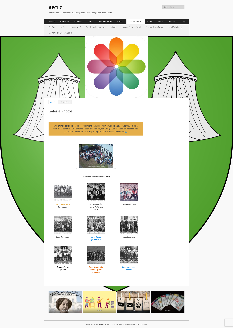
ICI (126, 131)
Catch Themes (141, 324)
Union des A (75, 27)
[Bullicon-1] (167, 302)
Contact (171, 21)
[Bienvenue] (65, 302)
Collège (52, 27)
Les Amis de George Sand (60, 32)
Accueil (52, 21)
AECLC (55, 7)
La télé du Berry (175, 27)
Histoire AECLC (105, 21)
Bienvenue (64, 21)
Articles (120, 21)
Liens (160, 21)
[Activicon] (99, 302)
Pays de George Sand (131, 27)
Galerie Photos (135, 21)
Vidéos (150, 21)
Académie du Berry (154, 27)
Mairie (114, 27)
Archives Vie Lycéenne (96, 27)
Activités (78, 21)
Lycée (62, 27)
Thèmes (90, 21)
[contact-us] (133, 302)
